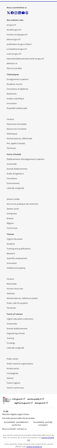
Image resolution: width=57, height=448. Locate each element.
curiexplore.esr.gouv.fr (17, 49)
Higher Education (15, 239)
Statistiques (12, 134)
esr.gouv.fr (11, 25)
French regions (13, 383)
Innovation (12, 103)
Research (11, 253)
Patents (10, 378)
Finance (10, 119)
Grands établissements (17, 169)
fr (4, 411)
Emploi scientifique (15, 98)
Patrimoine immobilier (17, 124)
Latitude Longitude (15, 188)
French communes (15, 388)
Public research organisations (20, 364)
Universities (12, 324)
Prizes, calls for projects (17, 303)
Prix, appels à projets (16, 143)
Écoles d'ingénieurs (15, 174)
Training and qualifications (19, 249)
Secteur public (13, 199)
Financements (13, 183)
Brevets (10, 218)
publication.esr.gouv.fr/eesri (19, 44)
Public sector (12, 359)
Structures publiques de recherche (22, 204)
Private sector (13, 368)
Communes (12, 228)
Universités (12, 164)
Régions (10, 223)
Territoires (11, 148)
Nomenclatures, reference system (22, 298)
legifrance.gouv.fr (22, 403)
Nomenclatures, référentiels (19, 138)
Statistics (11, 293)
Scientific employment (17, 258)
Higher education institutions (20, 319)
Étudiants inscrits (14, 84)
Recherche (11, 94)
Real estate (12, 284)
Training (10, 338)
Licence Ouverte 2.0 (34, 447)
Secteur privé (13, 209)
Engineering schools (16, 333)
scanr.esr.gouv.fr (14, 54)
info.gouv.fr (17, 399)
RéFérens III (12, 63)
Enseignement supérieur (18, 79)
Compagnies (12, 373)
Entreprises (12, 213)
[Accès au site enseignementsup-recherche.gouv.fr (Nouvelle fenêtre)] (7, 404)
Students (11, 244)
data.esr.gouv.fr (14, 39)
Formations (12, 178)
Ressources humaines (16, 129)
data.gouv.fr (40, 403)
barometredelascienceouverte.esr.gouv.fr (25, 59)
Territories (11, 308)
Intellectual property (16, 268)
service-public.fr (34, 399)
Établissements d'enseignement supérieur (26, 159)
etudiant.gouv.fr (14, 30)
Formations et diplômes (17, 89)
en (7, 411)
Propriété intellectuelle (17, 108)
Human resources (15, 289)
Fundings (11, 343)
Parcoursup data (14, 68)
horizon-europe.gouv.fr (17, 34)
